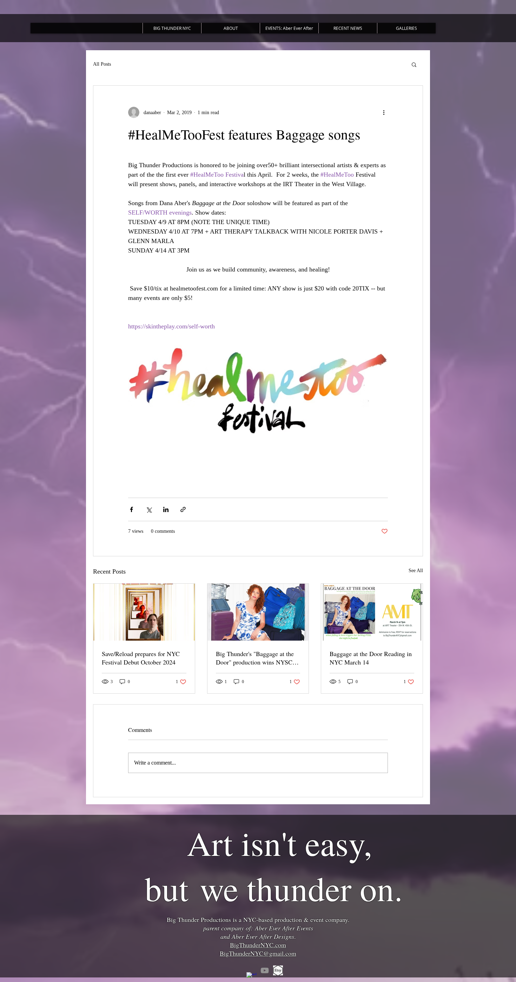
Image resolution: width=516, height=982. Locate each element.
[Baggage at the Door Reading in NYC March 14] (372, 612)
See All (416, 570)
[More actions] (383, 112)
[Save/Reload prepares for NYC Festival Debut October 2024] (144, 612)
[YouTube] (265, 970)
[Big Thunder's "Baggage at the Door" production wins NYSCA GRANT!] (258, 612)
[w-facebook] (251, 977)
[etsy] (278, 970)
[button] (414, 64)
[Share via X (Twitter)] (148, 509)
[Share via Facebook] (131, 509)
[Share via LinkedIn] (166, 509)
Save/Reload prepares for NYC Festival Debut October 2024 (141, 657)
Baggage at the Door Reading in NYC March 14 (371, 657)
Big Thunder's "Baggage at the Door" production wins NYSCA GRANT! (256, 657)
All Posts (102, 64)
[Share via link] (183, 509)
